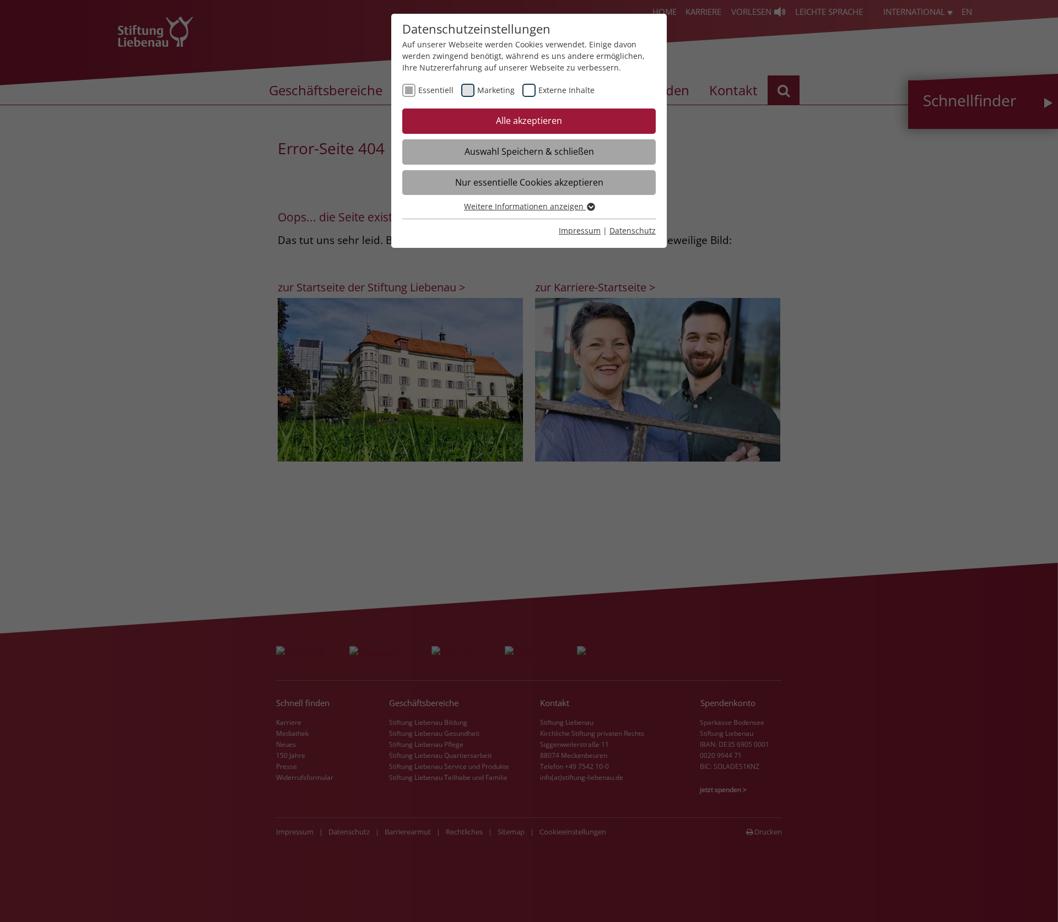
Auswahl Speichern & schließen (529, 151)
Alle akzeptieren (529, 121)
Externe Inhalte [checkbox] (566, 90)
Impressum (580, 230)
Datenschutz (632, 230)
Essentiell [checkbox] (436, 90)
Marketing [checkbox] (496, 90)
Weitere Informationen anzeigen (525, 206)
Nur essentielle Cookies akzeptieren (529, 182)
